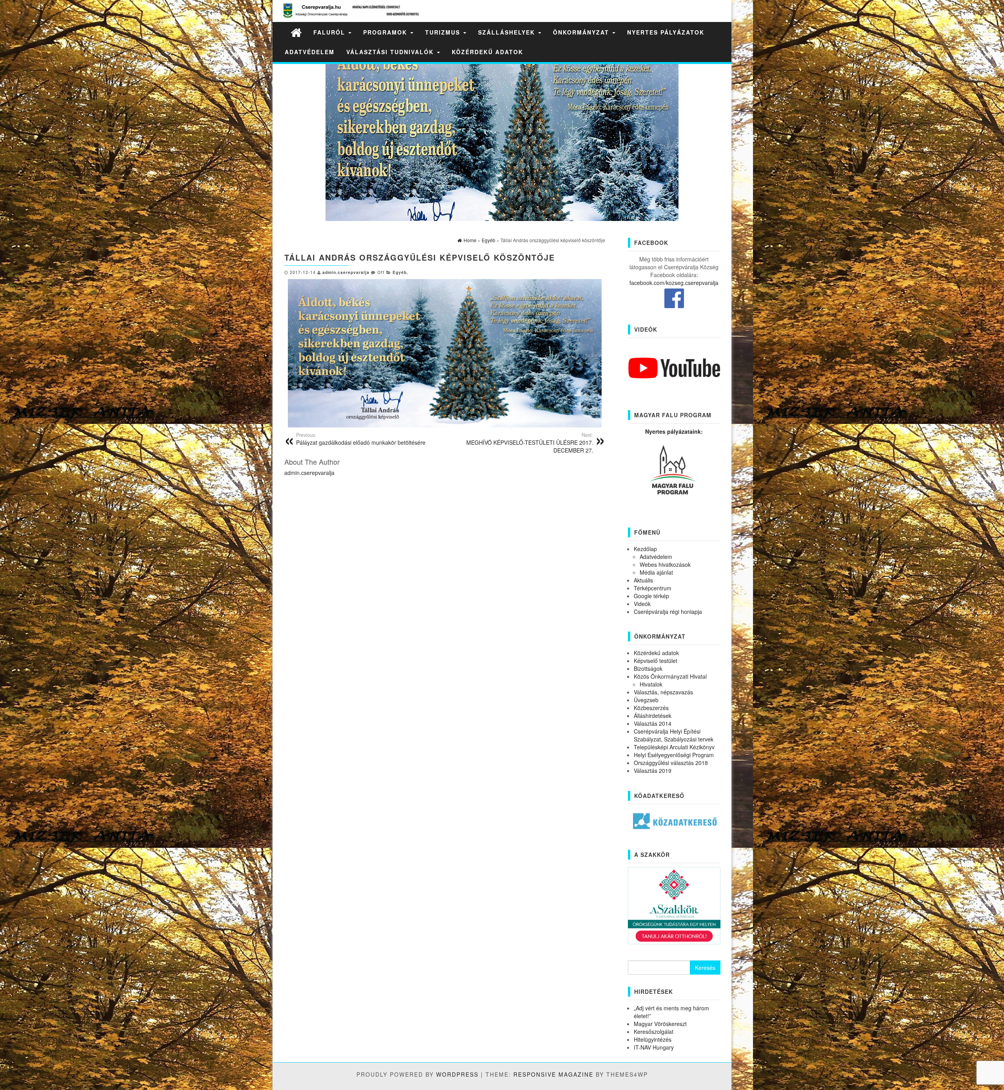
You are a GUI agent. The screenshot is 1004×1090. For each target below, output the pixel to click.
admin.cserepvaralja (345, 272)
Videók (642, 604)
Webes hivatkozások (665, 564)
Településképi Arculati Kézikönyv (674, 747)
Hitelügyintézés (652, 1039)
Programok (386, 32)
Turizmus (443, 32)
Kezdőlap (645, 549)
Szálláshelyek (507, 32)
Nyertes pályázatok (665, 32)
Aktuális (643, 580)
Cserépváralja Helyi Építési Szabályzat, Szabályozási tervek (673, 735)
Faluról (330, 32)
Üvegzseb (646, 700)
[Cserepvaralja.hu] (296, 32)
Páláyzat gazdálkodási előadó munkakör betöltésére (361, 438)
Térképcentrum (652, 588)
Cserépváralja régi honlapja (668, 611)
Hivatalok (651, 684)
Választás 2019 (652, 770)
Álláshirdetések (652, 715)
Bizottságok (648, 668)
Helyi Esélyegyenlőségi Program (674, 755)
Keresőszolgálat (653, 1031)
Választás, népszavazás (663, 692)
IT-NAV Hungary (654, 1047)
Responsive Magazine (553, 1074)
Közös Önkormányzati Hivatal (670, 676)
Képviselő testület (655, 661)
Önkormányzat (582, 32)
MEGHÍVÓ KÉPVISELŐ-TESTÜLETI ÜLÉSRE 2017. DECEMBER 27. (529, 442)
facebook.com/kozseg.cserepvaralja (673, 283)
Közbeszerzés (651, 708)
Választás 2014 (652, 723)
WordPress (457, 1074)
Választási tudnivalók (391, 52)
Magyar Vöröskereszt (660, 1024)
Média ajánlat (656, 572)
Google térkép (651, 596)
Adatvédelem (310, 52)
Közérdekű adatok (487, 52)
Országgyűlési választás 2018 (671, 763)
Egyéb (400, 272)
